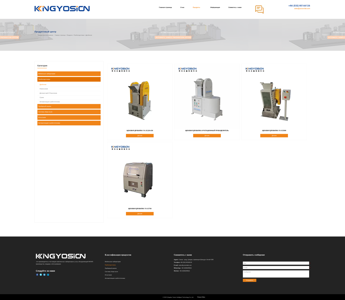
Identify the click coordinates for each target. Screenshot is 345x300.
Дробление (89, 35)
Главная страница (60, 35)
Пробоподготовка (79, 35)
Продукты (70, 35)
